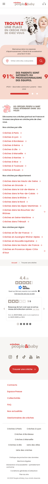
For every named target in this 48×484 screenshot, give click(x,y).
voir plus (36, 309)
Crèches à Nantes (12, 157)
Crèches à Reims (11, 145)
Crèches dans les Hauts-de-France (21, 245)
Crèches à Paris (11, 132)
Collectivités (13, 398)
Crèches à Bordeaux (13, 141)
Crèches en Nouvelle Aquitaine (18, 241)
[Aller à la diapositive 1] (19, 93)
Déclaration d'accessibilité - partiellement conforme (23, 466)
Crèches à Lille (10, 149)
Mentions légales (24, 461)
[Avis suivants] (44, 309)
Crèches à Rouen (11, 169)
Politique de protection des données (24, 457)
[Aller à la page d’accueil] (24, 3)
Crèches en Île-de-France (16, 232)
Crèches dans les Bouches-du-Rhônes (19, 212)
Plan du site (24, 474)
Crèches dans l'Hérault (14, 221)
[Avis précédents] (4, 309)
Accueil (14, 263)
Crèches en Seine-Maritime (17, 217)
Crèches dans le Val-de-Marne (19, 189)
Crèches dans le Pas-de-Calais (19, 193)
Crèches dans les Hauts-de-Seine (20, 181)
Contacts (12, 384)
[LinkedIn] (38, 357)
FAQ (9, 404)
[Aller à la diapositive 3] (37, 93)
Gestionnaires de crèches (20, 417)
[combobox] (23, 61)
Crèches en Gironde (13, 185)
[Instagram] (10, 357)
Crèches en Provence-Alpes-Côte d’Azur (20, 251)
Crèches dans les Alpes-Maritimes (20, 205)
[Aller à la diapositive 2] (32, 93)
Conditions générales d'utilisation (24, 471)
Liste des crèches (24, 450)
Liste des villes (33, 445)
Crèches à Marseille (13, 153)
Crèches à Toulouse (13, 165)
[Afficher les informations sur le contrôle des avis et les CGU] (39, 291)
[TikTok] (24, 357)
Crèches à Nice (10, 161)
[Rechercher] (41, 60)
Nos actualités (14, 411)
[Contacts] (44, 4)
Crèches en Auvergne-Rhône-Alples (21, 236)
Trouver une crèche (22, 369)
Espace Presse (14, 391)
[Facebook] (17, 357)
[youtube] (31, 357)
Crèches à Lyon (10, 137)
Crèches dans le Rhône (14, 197)
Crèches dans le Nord (14, 201)
